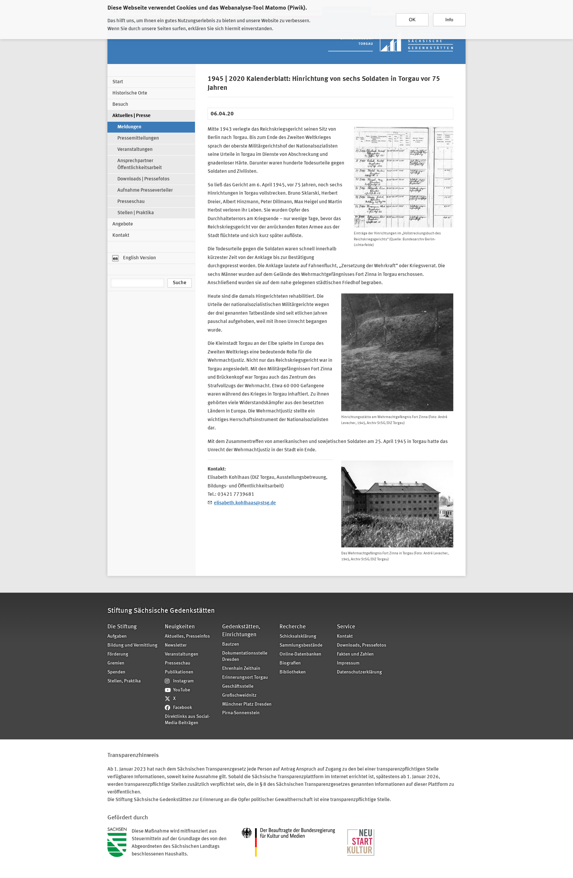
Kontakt (120, 235)
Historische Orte (129, 93)
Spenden (116, 672)
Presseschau (131, 201)
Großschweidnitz (239, 695)
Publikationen (179, 672)
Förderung (117, 654)
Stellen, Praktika (124, 681)
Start (117, 82)
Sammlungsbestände (301, 645)
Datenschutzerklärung (359, 672)
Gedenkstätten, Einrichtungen (241, 631)
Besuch (120, 104)
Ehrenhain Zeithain (241, 668)
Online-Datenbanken (300, 654)
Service (346, 627)
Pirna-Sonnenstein (241, 713)
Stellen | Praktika (135, 213)
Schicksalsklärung (298, 636)
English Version (139, 258)
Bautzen (230, 644)
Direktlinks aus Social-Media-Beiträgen (187, 720)
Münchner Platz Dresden (247, 704)
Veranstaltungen (135, 149)
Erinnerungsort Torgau (245, 677)
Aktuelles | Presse (131, 115)
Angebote (122, 224)
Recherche (293, 627)
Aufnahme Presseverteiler (145, 190)
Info (449, 19)
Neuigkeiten (180, 627)
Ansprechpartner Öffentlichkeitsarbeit (139, 164)
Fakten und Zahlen (355, 654)
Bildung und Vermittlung (132, 645)
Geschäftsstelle (237, 686)
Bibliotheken (293, 672)
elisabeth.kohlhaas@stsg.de (245, 503)
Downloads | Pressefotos (143, 179)
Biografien (290, 663)
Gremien (115, 663)
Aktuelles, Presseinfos (187, 636)
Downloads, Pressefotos (361, 645)
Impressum (348, 663)
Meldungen (129, 127)
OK (412, 19)
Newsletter (176, 645)
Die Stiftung (122, 627)
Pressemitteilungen (138, 138)
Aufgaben (117, 636)
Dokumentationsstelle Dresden (244, 656)
